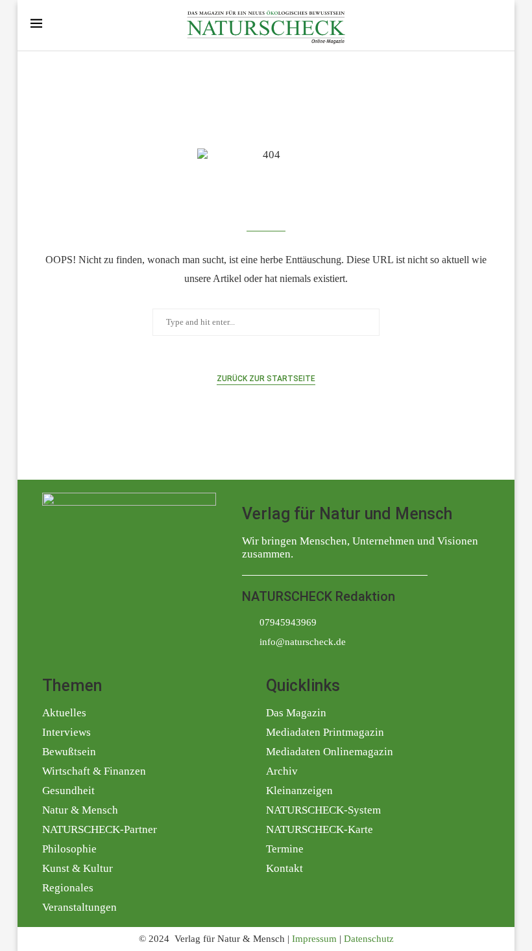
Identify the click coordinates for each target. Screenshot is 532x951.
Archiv (282, 771)
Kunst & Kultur (77, 868)
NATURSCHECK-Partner (99, 829)
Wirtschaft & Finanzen (94, 771)
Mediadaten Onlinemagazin (329, 752)
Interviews (66, 732)
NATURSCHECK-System (323, 810)
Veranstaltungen (79, 907)
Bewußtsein (69, 752)
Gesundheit (68, 790)
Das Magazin (296, 713)
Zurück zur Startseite (266, 378)
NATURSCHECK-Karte (319, 829)
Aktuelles (64, 713)
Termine (285, 849)
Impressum (314, 938)
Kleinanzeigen (299, 790)
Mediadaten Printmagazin (325, 732)
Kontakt (284, 868)
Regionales (67, 888)
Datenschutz (369, 938)
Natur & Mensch (80, 810)
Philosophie (69, 849)
